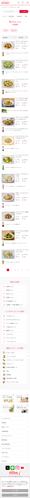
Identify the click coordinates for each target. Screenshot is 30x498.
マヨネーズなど (10, 352)
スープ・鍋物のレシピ (12, 323)
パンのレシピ (9, 334)
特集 (26, 16)
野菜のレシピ (9, 286)
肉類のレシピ (9, 297)
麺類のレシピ (9, 330)
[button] (28, 418)
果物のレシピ (9, 290)
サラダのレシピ (10, 316)
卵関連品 (8, 374)
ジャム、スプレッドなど (12, 382)
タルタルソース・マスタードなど (15, 360)
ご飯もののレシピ (11, 327)
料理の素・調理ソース (12, 367)
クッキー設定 (15, 490)
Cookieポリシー (10, 486)
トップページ (4, 7)
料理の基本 (19, 16)
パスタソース (9, 363)
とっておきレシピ (12, 7)
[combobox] (15, 11)
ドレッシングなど (11, 356)
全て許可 (15, 495)
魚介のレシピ (9, 293)
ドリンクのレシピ (11, 341)
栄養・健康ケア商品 (11, 378)
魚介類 (5, 30)
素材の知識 (11, 16)
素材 (7, 371)
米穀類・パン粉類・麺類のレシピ (14, 304)
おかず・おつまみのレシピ (13, 319)
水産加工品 (13, 30)
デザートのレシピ (11, 338)
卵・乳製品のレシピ (11, 301)
